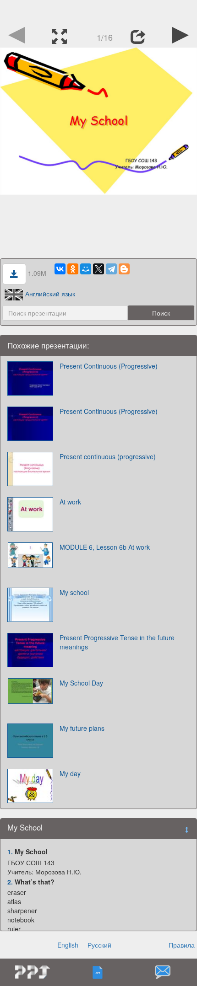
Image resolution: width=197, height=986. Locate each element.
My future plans (82, 728)
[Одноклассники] (72, 268)
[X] (98, 268)
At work (70, 501)
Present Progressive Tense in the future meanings (117, 642)
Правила (182, 944)
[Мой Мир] (85, 268)
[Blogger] (124, 268)
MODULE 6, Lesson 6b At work (105, 547)
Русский (99, 944)
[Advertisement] (98, 11)
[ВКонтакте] (60, 268)
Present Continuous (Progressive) (109, 365)
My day (70, 773)
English (67, 944)
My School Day (81, 682)
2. (10, 881)
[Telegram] (111, 268)
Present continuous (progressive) (108, 456)
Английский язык (50, 293)
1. (10, 851)
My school (74, 592)
